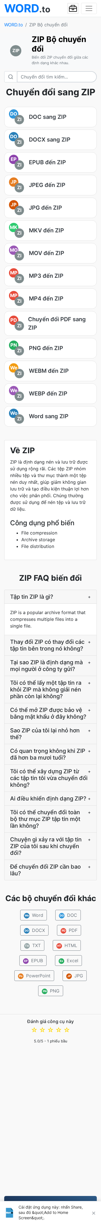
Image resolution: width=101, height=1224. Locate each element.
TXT (33, 945)
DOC (68, 915)
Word (34, 915)
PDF (69, 930)
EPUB (33, 960)
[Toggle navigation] (89, 8)
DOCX (34, 930)
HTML (67, 945)
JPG (75, 975)
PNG (51, 991)
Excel (69, 960)
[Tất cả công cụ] (73, 8)
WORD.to (13, 24)
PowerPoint (34, 975)
